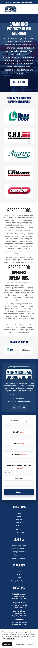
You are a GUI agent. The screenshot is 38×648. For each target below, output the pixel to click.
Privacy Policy (19, 532)
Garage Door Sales (19, 552)
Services (19, 519)
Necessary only (20, 644)
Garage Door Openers (19, 581)
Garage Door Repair (19, 545)
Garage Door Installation (19, 549)
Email (19, 432)
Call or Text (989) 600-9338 (19, 402)
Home (19, 513)
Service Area (23, 395)
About (19, 516)
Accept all (7, 644)
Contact (13, 395)
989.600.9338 (27, 2)
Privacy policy (10, 638)
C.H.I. (19, 574)
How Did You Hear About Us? (19, 466)
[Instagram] (19, 407)
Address (19, 454)
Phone (19, 443)
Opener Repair (19, 555)
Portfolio (19, 526)
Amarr (19, 578)
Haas (19, 571)
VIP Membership (19, 398)
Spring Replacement (19, 558)
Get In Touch (19, 82)
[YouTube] (24, 407)
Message (19, 478)
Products (19, 523)
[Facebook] (14, 407)
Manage (30, 644)
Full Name (19, 421)
